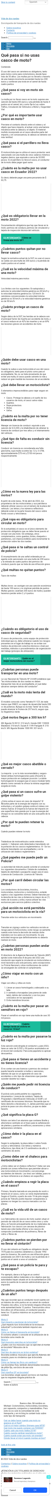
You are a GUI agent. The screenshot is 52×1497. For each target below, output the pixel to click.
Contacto (10, 30)
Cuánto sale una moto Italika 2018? (20, 1430)
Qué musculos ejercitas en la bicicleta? (19, 1342)
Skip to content (8, 2)
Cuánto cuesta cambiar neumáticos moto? (23, 1433)
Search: (4, 37)
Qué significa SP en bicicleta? (15, 1372)
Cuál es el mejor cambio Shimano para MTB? (24, 1425)
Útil (7, 48)
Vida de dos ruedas (10, 18)
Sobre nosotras (19, 1463)
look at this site (8, 1445)
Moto (8, 43)
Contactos (6, 1463)
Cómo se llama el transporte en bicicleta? (20, 1332)
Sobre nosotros (13, 28)
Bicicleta (10, 46)
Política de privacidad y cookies (21, 33)
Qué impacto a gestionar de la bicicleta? (19, 1322)
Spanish (33, 2)
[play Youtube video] (26, 197)
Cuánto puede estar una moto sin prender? (23, 1435)
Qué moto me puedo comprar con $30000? (23, 1428)
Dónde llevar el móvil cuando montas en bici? (25, 1438)
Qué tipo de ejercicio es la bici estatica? (19, 1352)
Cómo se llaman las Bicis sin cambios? (19, 1362)
